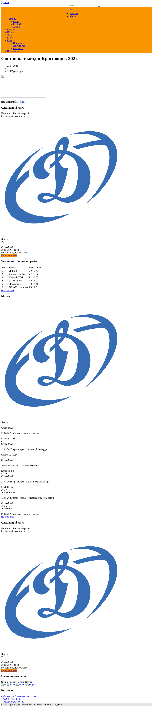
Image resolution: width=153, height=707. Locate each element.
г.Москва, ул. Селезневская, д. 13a (18, 696)
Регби (16, 21)
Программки (13, 51)
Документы (19, 45)
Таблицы (11, 19)
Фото (10, 35)
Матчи (73, 16)
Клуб (9, 40)
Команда (11, 29)
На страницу (7, 516)
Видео (10, 37)
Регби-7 (17, 24)
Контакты (18, 48)
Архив (16, 27)
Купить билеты (9, 255)
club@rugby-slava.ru (14, 701)
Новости (74, 13)
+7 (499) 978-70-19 (10, 699)
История (17, 43)
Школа (10, 32)
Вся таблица (7, 290)
